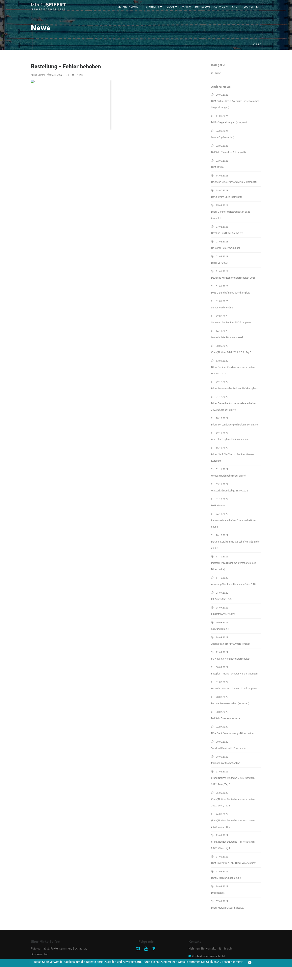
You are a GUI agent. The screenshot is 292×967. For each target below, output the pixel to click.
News (80, 75)
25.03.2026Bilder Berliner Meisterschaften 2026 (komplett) (230, 212)
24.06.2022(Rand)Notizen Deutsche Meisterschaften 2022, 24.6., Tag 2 (233, 820)
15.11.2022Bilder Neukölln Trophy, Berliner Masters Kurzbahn (232, 454)
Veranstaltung (128, 7)
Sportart (152, 7)
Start (256, 44)
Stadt (170, 7)
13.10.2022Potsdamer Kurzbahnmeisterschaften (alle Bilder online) (233, 563)
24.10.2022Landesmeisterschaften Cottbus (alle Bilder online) (233, 520)
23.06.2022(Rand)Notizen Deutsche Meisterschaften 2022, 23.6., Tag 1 (233, 842)
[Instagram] (138, 949)
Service (219, 7)
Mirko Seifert (38, 75)
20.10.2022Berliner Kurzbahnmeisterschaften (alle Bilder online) (235, 541)
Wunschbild (217, 956)
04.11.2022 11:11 (59, 75)
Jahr (185, 7)
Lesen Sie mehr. (232, 962)
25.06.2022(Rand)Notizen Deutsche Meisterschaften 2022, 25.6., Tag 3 (233, 799)
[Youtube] (146, 949)
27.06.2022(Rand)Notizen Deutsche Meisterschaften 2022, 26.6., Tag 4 (233, 778)
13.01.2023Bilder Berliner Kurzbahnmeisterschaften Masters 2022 (233, 367)
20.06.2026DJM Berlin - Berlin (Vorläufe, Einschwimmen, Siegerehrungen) (235, 101)
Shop (235, 7)
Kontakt (197, 956)
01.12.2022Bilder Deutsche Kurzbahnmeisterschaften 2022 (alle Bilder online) (233, 403)
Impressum (202, 7)
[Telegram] (154, 949)
